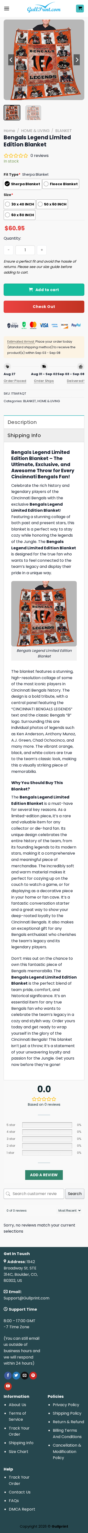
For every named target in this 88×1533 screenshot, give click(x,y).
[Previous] (11, 60)
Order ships (44, 380)
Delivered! (75, 380)
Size (8, 194)
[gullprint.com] (44, 8)
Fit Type (12, 174)
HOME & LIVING (35, 130)
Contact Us (20, 1492)
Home (9, 130)
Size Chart (18, 1451)
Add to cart (47, 289)
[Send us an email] (24, 1376)
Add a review (44, 1174)
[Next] (76, 60)
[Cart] (80, 9)
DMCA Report (22, 1509)
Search (75, 1193)
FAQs (14, 1500)
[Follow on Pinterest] (33, 1376)
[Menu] (7, 8)
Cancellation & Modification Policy (67, 1451)
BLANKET (63, 130)
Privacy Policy (66, 1405)
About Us (17, 1405)
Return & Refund (68, 1422)
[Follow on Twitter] (16, 1376)
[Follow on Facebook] (8, 1376)
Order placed (15, 380)
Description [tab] (22, 422)
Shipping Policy (67, 1413)
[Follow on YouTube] (8, 1386)
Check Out (44, 306)
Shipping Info (21, 1443)
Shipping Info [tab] (24, 435)
